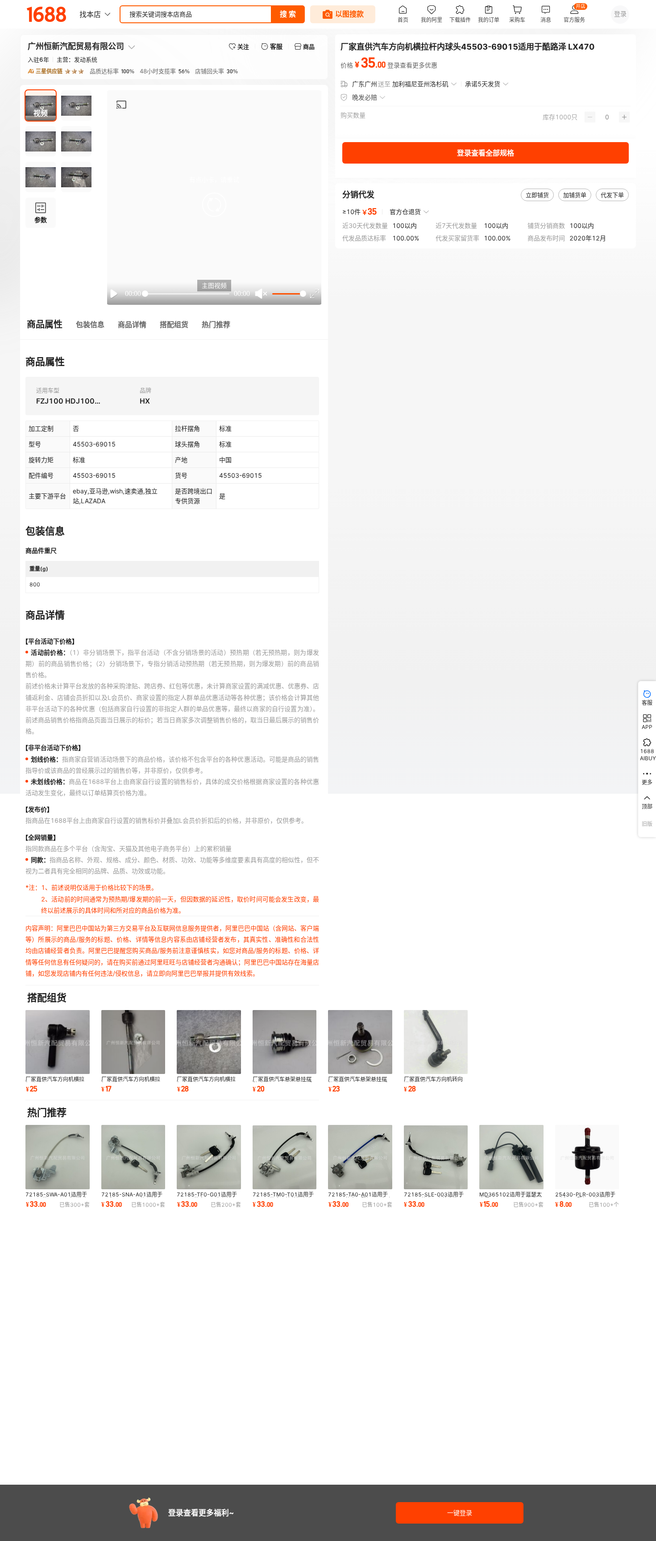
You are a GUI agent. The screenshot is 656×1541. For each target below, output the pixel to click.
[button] (214, 204)
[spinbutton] (607, 117)
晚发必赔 (364, 97)
